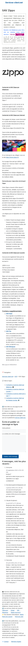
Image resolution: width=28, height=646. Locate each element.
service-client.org (20, 417)
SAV (16, 376)
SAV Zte (8, 331)
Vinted (12, 610)
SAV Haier (9, 313)
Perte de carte (19, 616)
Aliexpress (5, 612)
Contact (6, 641)
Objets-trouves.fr (16, 612)
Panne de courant (7, 616)
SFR (18, 610)
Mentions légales (16, 641)
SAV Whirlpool (10, 346)
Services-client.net (14, 2)
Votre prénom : (6, 428)
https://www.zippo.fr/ (12, 157)
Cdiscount (5, 610)
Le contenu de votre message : (11, 434)
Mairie (22, 614)
